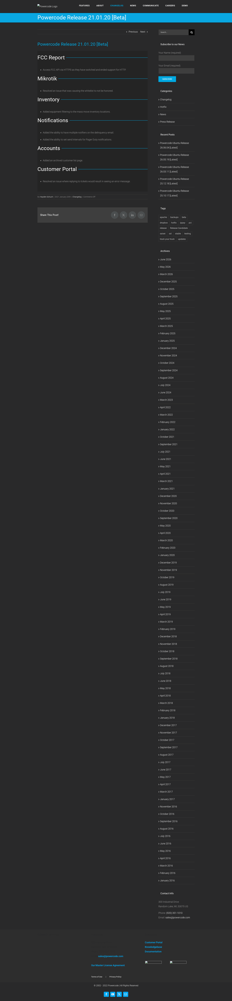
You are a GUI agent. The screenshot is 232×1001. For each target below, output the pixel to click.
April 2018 (165, 695)
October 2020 (167, 510)
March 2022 (166, 414)
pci (190, 222)
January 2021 (167, 488)
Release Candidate (179, 228)
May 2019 (165, 607)
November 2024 (168, 355)
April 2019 (165, 614)
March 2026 (166, 274)
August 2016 (166, 828)
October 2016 (167, 814)
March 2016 (166, 865)
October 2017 (167, 740)
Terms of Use (96, 977)
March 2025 (166, 326)
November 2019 (168, 570)
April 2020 (165, 533)
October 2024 (167, 362)
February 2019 (167, 629)
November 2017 (168, 732)
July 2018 (165, 673)
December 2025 (168, 281)
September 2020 (168, 518)
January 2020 (167, 555)
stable (178, 233)
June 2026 (165, 259)
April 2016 (165, 858)
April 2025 (165, 318)
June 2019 (165, 599)
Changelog (77, 197)
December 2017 (168, 725)
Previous (133, 31)
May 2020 (165, 525)
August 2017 (166, 754)
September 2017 (168, 747)
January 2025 (167, 340)
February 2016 (167, 873)
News (163, 114)
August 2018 (166, 666)
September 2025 (168, 296)
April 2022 (165, 407)
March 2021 (166, 481)
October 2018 (167, 651)
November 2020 (168, 503)
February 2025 (167, 333)
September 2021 (168, 444)
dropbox (164, 222)
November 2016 (168, 806)
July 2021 (165, 451)
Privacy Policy (115, 977)
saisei (162, 233)
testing (187, 233)
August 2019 (166, 584)
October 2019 (167, 577)
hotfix (174, 222)
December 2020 (168, 496)
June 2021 (165, 459)
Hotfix (163, 106)
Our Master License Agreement (108, 965)
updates (182, 239)
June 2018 (165, 680)
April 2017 (165, 784)
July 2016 (165, 836)
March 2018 (166, 703)
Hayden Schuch (46, 197)
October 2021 (167, 436)
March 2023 (166, 399)
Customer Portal (153, 942)
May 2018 (165, 688)
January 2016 (167, 880)
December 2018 (168, 636)
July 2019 (165, 592)
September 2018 (168, 658)
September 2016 (168, 821)
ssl (170, 233)
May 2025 (165, 311)
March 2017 (166, 791)
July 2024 (165, 385)
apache (163, 217)
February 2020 (167, 547)
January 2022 (167, 429)
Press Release (167, 121)
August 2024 (166, 377)
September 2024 (168, 370)
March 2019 (166, 621)
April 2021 (165, 473)
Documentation (153, 951)
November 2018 (168, 644)
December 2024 (168, 348)
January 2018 (167, 717)
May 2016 (165, 850)
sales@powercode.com (177, 917)
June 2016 (165, 843)
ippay (182, 222)
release (163, 228)
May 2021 (165, 466)
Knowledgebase (153, 947)
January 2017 (167, 799)
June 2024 (165, 392)
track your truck (167, 239)
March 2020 (166, 540)
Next (142, 31)
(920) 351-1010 (174, 913)
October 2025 (167, 289)
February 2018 (167, 710)
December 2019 (168, 562)
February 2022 (167, 422)
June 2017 (165, 769)
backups (174, 217)
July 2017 (165, 762)
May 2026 (165, 266)
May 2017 (165, 777)
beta (184, 217)
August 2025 (166, 303)
